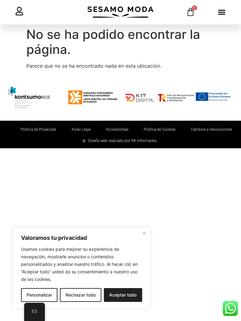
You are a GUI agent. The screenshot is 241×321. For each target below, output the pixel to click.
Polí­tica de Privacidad (38, 129)
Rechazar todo (81, 294)
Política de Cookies (159, 129)
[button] (222, 12)
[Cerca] (144, 233)
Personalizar (39, 294)
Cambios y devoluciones (211, 129)
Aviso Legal (81, 129)
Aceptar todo (123, 294)
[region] (82, 268)
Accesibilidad (117, 129)
